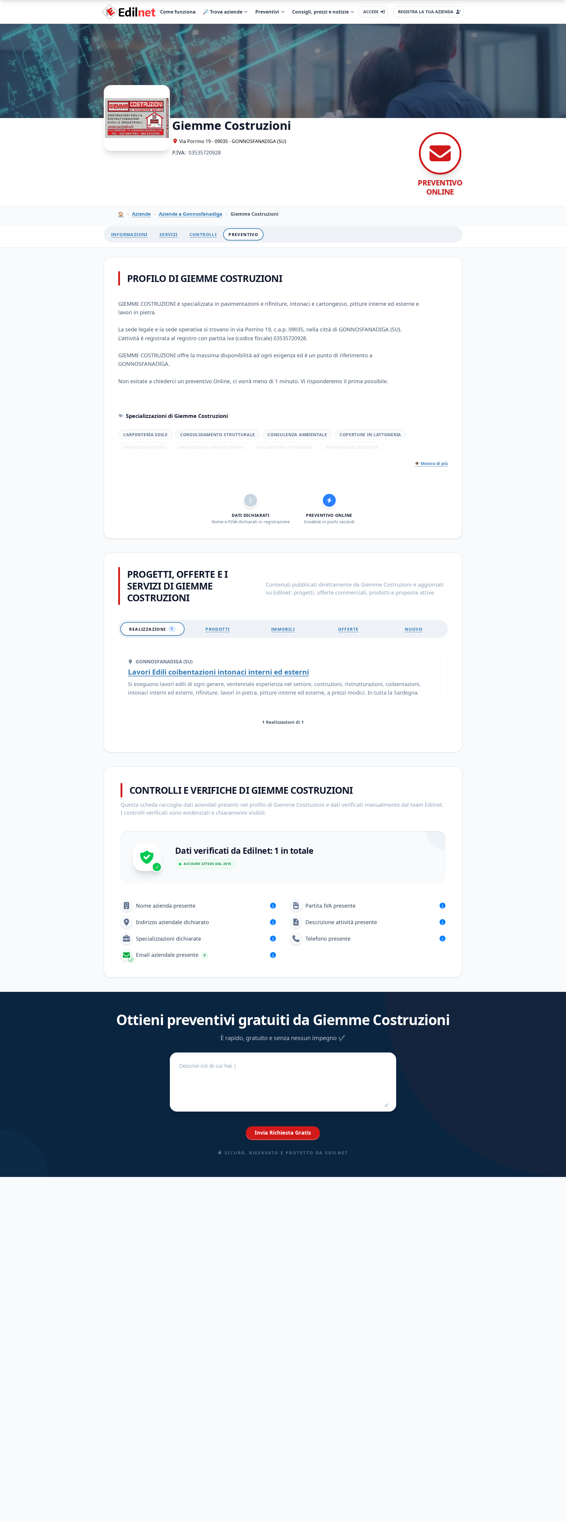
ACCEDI (370, 11)
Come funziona (178, 12)
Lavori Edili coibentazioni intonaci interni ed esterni (218, 672)
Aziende (141, 214)
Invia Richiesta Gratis (283, 1132)
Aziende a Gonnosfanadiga (190, 214)
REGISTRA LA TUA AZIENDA (425, 11)
